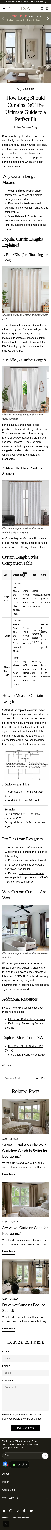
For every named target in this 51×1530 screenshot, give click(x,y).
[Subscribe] (45, 1456)
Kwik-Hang (42, 446)
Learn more (8, 1174)
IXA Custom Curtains (29, 968)
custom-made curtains (31, 873)
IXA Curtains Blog (27, 127)
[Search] (9, 8)
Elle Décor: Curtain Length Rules (26, 1019)
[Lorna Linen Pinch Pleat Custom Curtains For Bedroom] (25, 268)
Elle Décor (7, 346)
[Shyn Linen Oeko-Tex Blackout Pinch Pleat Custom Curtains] (25, 481)
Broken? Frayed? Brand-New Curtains (23, 20)
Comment (8, 1381)
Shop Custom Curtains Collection (26, 1055)
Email (6, 1366)
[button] (48, 18)
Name (6, 1352)
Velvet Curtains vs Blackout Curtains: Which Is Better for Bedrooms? (24, 1151)
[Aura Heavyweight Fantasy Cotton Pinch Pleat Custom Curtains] (25, 368)
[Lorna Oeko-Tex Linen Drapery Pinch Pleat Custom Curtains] (25, 906)
